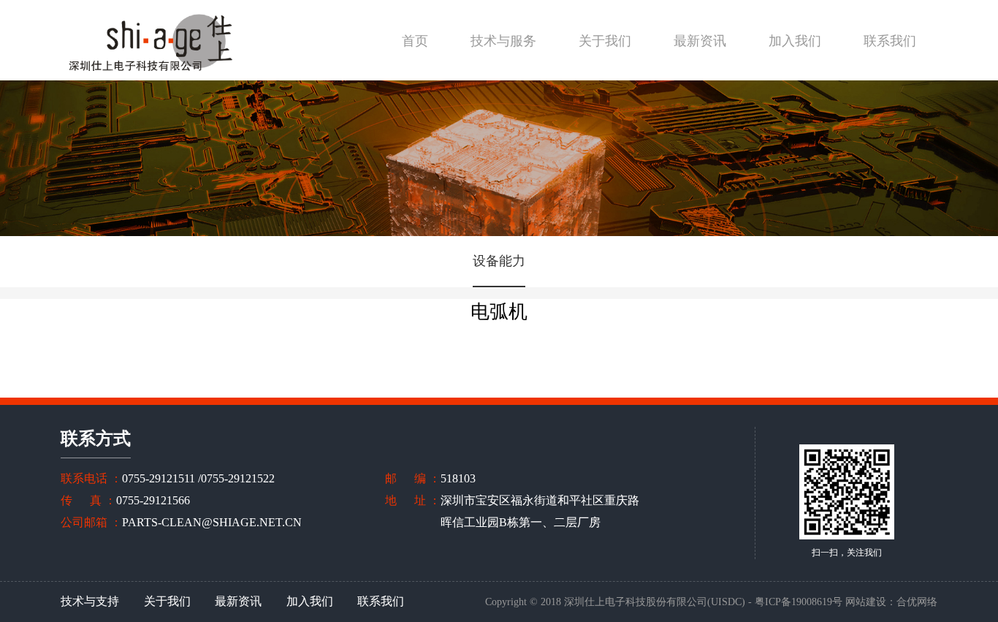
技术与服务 (503, 41)
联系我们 (890, 41)
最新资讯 (700, 41)
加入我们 (795, 41)
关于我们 (605, 41)
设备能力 (499, 261)
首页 (415, 41)
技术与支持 (90, 601)
